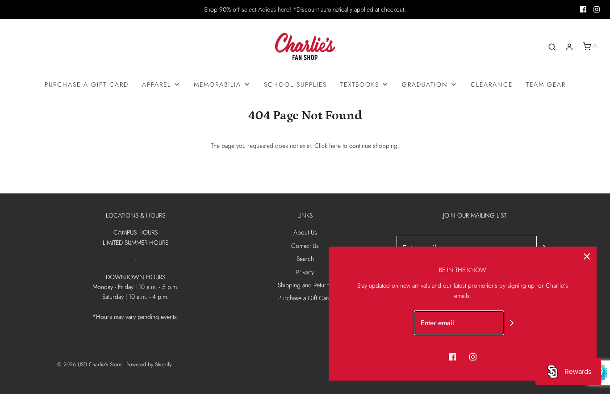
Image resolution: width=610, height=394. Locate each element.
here (335, 145)
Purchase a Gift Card (87, 84)
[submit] (512, 322)
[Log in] (569, 47)
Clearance (492, 84)
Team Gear (546, 84)
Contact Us (305, 245)
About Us (305, 232)
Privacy (305, 272)
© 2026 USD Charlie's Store (89, 364)
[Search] (552, 47)
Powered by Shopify (148, 364)
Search (305, 258)
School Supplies (295, 84)
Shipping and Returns (305, 285)
